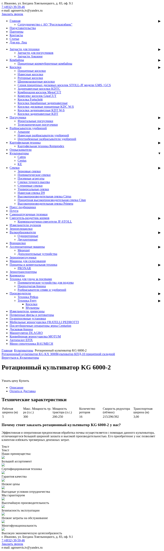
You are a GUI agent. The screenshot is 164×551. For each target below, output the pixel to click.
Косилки (15, 67)
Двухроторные (28, 239)
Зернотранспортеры (23, 272)
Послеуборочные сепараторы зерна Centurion (40, 325)
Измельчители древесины (27, 311)
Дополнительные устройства (37, 254)
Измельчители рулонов (25, 225)
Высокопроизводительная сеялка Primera (45, 203)
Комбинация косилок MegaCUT (39, 92)
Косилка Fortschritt (30, 99)
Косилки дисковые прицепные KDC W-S (46, 106)
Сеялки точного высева (34, 182)
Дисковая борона (21, 329)
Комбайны (17, 60)
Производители (20, 293)
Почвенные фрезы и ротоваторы (32, 315)
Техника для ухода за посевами (31, 279)
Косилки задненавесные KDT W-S (41, 110)
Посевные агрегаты (31, 178)
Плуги (14, 210)
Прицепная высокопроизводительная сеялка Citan (52, 200)
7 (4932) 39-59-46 (13, 7)
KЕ (20, 164)
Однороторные (28, 236)
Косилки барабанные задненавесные (43, 103)
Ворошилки (18, 243)
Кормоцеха (17, 275)
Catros (22, 157)
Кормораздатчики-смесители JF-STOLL (45, 221)
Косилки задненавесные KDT (38, 114)
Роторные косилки (30, 78)
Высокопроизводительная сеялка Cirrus (44, 196)
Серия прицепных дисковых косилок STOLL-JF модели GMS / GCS (64, 85)
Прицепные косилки (32, 70)
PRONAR (24, 268)
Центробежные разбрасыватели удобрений (47, 139)
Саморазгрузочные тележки (29, 214)
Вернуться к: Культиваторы (20, 357)
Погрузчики (18, 117)
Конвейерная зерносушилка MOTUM (35, 336)
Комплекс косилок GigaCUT (37, 96)
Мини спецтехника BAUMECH (31, 343)
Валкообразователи (23, 232)
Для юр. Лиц (18, 42)
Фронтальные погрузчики (35, 121)
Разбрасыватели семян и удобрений (42, 289)
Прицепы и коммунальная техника (33, 264)
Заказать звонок (12, 14)
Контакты (16, 35)
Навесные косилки (30, 74)
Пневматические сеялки (34, 175)
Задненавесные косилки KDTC (39, 88)
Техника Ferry (27, 300)
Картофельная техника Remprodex (41, 146)
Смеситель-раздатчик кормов (29, 218)
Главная (15, 21)
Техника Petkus (28, 297)
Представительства (23, 28)
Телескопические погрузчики (38, 124)
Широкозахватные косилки (36, 81)
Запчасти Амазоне (30, 56)
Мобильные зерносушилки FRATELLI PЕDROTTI (44, 322)
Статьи (14, 38)
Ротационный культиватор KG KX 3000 (29, 354)
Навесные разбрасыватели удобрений (43, 135)
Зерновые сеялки (29, 171)
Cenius (22, 160)
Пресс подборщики (23, 207)
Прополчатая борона (32, 286)
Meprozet (24, 250)
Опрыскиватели (21, 149)
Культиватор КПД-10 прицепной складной (85, 354)
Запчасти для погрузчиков (35, 52)
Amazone (24, 131)
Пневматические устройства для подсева (46, 282)
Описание (16, 387)
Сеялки (15, 167)
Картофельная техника (25, 142)
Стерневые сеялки (30, 185)
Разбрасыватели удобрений (28, 128)
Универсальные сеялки (33, 189)
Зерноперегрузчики (23, 257)
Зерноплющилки (21, 228)
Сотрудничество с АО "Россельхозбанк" (45, 24)
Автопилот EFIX (21, 340)
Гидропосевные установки (28, 318)
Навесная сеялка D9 (31, 193)
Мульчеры (32, 307)
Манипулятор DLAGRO (26, 333)
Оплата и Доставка (23, 391)
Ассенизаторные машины (27, 246)
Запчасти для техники (25, 49)
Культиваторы (19, 153)
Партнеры (16, 31)
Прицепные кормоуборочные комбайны (45, 63)
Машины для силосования (28, 261)
